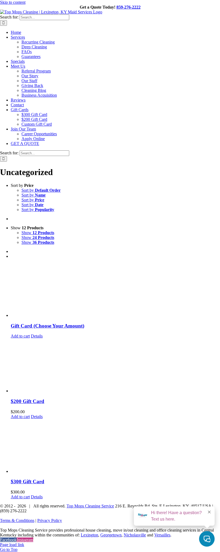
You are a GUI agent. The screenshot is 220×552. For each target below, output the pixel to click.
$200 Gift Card (27, 401)
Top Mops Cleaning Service (90, 506)
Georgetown (111, 535)
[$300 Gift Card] (115, 446)
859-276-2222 (128, 7)
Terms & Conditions (17, 520)
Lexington (89, 535)
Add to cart (20, 336)
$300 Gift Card (27, 481)
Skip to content (12, 2)
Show (37, 232)
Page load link (12, 544)
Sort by (41, 190)
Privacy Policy (49, 520)
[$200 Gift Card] (115, 366)
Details (37, 336)
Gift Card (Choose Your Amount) (47, 326)
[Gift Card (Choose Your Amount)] (115, 290)
